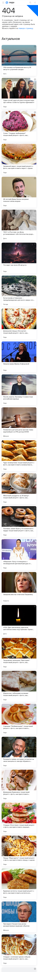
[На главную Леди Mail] (11, 2)
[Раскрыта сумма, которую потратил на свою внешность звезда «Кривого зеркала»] (19, 752)
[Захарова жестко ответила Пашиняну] (19, 587)
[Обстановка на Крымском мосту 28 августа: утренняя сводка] (19, 60)
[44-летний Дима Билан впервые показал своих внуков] (19, 192)
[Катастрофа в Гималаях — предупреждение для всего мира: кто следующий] (19, 291)
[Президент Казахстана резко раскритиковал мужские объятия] (19, 916)
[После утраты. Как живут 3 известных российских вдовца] (19, 389)
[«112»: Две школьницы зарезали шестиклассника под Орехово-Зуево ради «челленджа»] (19, 620)
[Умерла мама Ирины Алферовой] (19, 356)
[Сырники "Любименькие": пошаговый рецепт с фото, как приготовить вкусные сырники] (19, 719)
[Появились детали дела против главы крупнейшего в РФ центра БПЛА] (19, 422)
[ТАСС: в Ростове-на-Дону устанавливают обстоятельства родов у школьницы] (19, 225)
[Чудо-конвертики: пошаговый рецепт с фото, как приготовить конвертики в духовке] (19, 455)
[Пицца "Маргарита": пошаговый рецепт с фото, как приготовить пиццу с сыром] (19, 851)
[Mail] (7, 2)
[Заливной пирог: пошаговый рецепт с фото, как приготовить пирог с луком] (19, 159)
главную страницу (25, 28)
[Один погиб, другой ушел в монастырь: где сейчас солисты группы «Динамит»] (19, 93)
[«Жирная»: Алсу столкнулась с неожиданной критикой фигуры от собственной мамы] (19, 554)
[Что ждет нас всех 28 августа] (19, 258)
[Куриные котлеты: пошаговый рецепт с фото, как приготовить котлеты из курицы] (19, 884)
